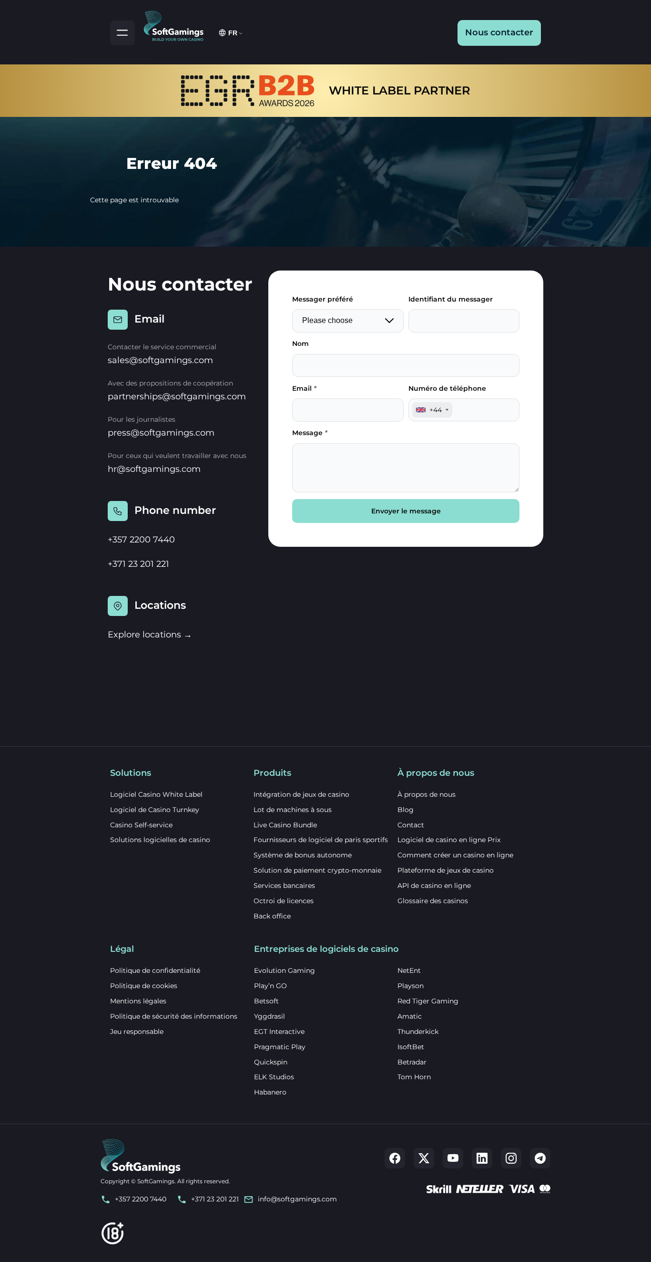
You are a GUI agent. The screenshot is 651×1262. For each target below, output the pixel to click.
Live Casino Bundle (285, 825)
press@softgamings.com (161, 433)
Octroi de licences (284, 901)
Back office (272, 916)
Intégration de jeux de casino (301, 794)
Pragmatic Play (279, 1047)
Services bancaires (284, 885)
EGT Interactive (279, 1031)
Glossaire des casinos (432, 901)
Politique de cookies (143, 985)
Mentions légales (138, 1001)
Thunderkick (417, 1031)
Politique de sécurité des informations (173, 1016)
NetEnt (409, 970)
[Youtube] (453, 1158)
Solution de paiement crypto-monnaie (317, 870)
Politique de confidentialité (155, 970)
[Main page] (178, 24)
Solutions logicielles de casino (160, 839)
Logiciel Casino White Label (156, 794)
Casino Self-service (141, 825)
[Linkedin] (482, 1158)
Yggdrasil (269, 1016)
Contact (410, 825)
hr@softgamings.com (154, 469)
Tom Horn (414, 1077)
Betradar (412, 1062)
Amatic (409, 1016)
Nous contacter (499, 32)
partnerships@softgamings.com (177, 396)
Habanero (270, 1092)
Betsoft (266, 1001)
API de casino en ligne (434, 885)
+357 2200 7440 (141, 539)
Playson (410, 985)
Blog (405, 809)
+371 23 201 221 (138, 564)
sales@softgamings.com (160, 360)
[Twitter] (424, 1158)
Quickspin (270, 1062)
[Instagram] (511, 1158)
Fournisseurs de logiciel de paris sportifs (321, 839)
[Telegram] (540, 1158)
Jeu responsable (136, 1031)
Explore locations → (150, 634)
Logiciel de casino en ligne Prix (448, 839)
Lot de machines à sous (293, 809)
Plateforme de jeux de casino (445, 870)
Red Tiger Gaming (427, 1001)
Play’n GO (270, 985)
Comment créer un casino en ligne (455, 855)
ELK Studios (274, 1077)
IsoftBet (410, 1047)
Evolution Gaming (284, 970)
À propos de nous (426, 794)
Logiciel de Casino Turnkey (154, 809)
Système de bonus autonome (303, 855)
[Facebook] (395, 1158)
